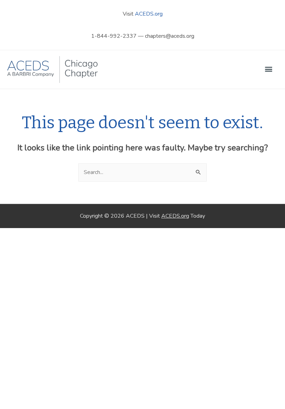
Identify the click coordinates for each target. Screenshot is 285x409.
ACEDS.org (149, 14)
